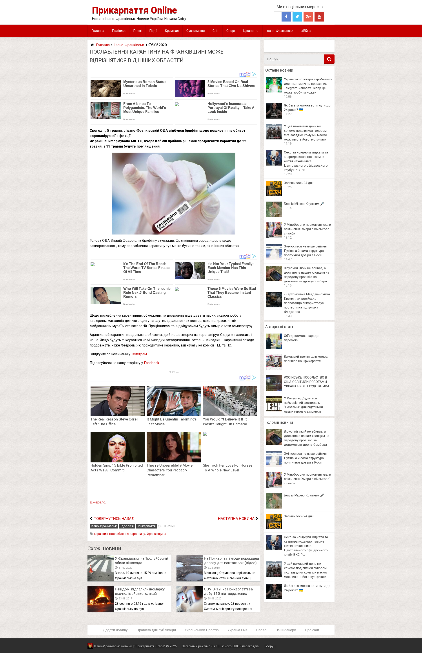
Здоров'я (127, 526)
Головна (97, 31)
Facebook (151, 363)
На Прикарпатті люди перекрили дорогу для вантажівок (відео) (231, 560)
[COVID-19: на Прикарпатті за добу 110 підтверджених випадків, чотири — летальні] (189, 611)
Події (153, 31)
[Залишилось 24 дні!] (274, 195)
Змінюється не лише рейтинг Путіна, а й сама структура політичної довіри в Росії (305, 250)
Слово (261, 630)
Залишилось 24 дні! (298, 183)
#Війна (306, 31)
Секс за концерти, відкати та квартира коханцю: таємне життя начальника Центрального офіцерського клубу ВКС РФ (306, 161)
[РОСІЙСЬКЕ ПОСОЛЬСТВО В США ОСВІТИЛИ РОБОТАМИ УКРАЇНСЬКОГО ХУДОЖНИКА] (274, 389)
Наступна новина (236, 518)
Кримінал (172, 31)
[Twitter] (297, 17)
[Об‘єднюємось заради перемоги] (274, 348)
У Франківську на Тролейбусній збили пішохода (141, 560)
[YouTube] (319, 17)
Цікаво (248, 31)
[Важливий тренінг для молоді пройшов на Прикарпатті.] (274, 368)
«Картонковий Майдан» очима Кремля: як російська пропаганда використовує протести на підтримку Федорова (307, 303)
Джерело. (98, 502)
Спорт (230, 31)
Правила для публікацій (156, 630)
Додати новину (115, 630)
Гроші (137, 31)
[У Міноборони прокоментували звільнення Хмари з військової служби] (274, 237)
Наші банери (285, 630)
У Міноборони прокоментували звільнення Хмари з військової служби (307, 229)
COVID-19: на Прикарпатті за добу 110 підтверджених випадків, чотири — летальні (228, 593)
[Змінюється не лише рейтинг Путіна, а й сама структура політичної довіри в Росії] (274, 258)
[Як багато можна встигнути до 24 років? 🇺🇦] (274, 117)
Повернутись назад (114, 518)
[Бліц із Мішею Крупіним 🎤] (274, 216)
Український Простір (202, 630)
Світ (216, 31)
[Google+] (308, 17)
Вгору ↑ (270, 646)
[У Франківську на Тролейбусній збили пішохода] (100, 580)
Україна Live (237, 630)
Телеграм (139, 354)
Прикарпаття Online (134, 10)
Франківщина (156, 534)
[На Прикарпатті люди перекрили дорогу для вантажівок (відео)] (189, 580)
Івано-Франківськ (279, 31)
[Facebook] (286, 17)
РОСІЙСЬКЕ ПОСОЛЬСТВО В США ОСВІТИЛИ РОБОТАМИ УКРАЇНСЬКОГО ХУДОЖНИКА (306, 381)
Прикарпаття (146, 526)
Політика (119, 31)
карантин (101, 534)
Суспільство (195, 31)
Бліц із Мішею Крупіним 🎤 (304, 204)
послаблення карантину (127, 534)
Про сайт (312, 630)
